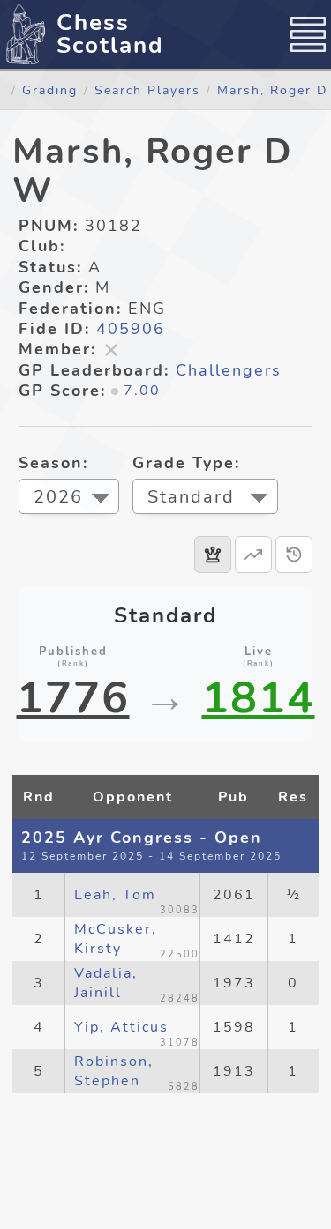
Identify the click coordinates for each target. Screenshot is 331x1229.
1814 (258, 698)
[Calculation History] (293, 554)
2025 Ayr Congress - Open (141, 837)
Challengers (229, 370)
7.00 (142, 390)
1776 (73, 698)
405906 (130, 328)
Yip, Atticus (121, 1027)
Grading (50, 90)
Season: (53, 462)
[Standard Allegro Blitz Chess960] (205, 498)
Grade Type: (186, 462)
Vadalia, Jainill (106, 983)
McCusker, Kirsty (115, 939)
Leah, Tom (115, 895)
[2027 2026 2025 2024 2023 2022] (69, 498)
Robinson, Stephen (114, 1071)
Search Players (147, 90)
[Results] (212, 554)
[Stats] (253, 554)
